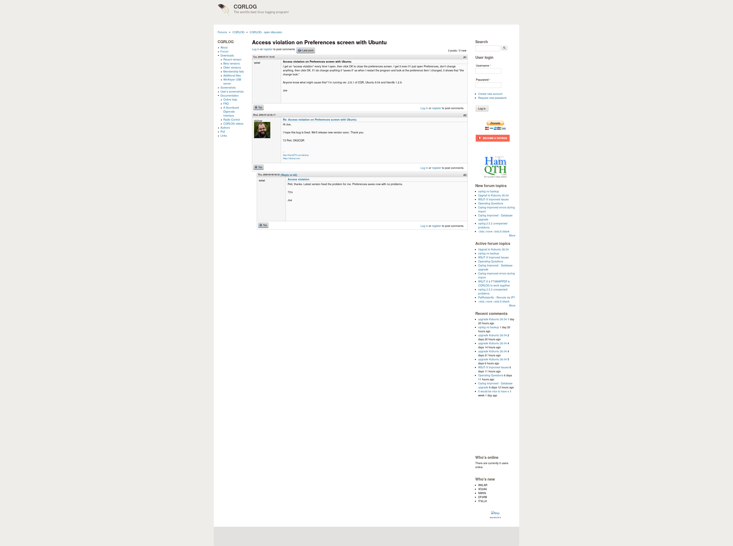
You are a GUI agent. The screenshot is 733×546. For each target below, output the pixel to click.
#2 (465, 115)
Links (223, 135)
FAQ (226, 103)
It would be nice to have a (493, 391)
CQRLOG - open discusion (266, 32)
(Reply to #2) (289, 175)
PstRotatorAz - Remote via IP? (496, 297)
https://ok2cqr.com (291, 158)
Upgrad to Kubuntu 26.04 (493, 195)
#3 (465, 175)
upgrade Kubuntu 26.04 (492, 319)
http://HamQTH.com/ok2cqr (296, 154)
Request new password (492, 98)
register (268, 49)
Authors (225, 127)
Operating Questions (490, 203)
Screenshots (228, 87)
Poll (222, 131)
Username (483, 65)
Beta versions (231, 63)
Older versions (232, 67)
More (512, 235)
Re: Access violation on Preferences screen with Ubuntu (320, 119)
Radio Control (231, 119)
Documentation (229, 95)
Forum (224, 51)
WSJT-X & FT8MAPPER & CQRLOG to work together (494, 283)
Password (483, 79)
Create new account (490, 94)
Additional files (232, 75)
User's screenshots (232, 91)
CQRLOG (245, 6)
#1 (465, 57)
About (224, 47)
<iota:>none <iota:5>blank (493, 231)
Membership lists (233, 71)
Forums (222, 32)
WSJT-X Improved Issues (493, 199)
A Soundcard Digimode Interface (231, 111)
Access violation (298, 179)
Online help (230, 99)
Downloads (227, 55)
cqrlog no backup (488, 191)
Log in (255, 49)
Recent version (232, 59)
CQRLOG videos (233, 123)
